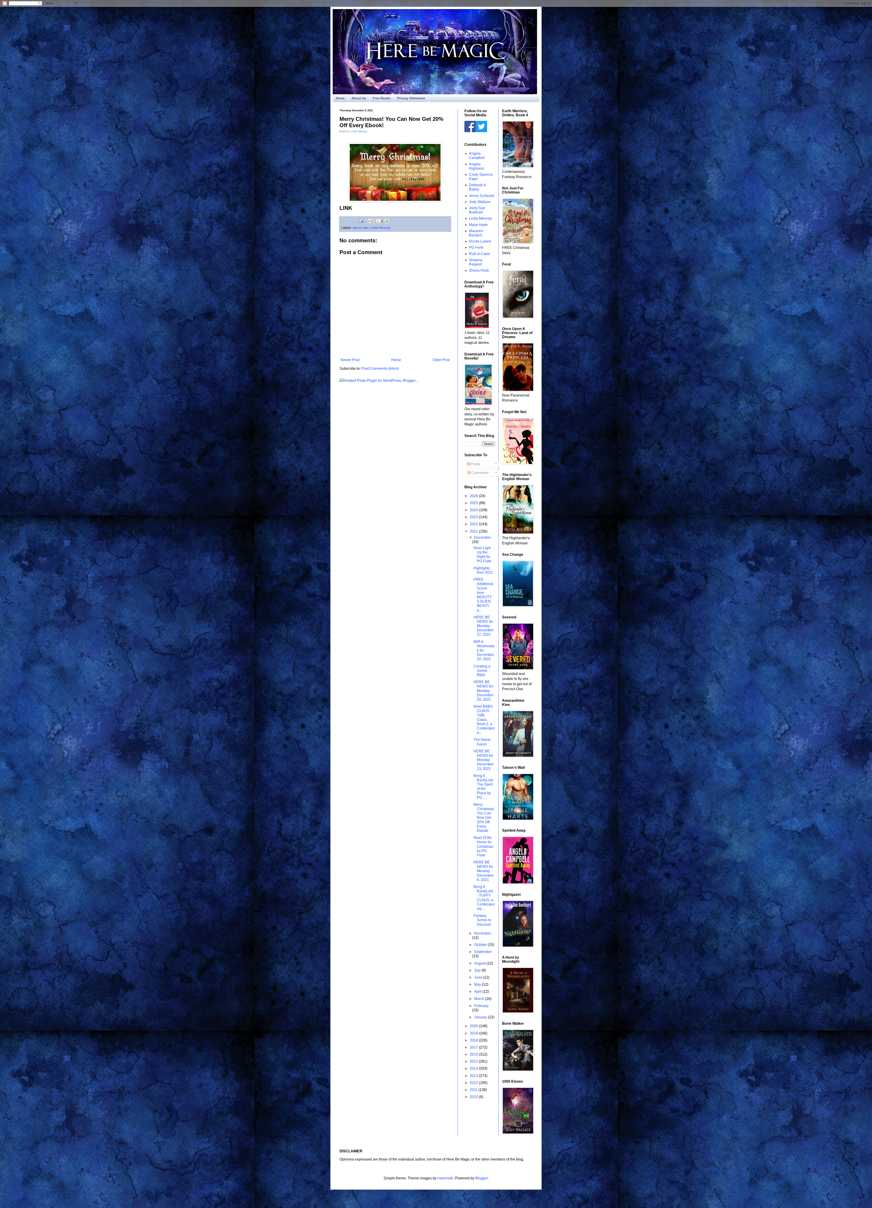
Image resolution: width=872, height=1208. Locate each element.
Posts (475, 464)
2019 (474, 1033)
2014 (474, 1068)
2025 (474, 503)
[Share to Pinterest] (387, 221)
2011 (474, 1090)
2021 (474, 531)
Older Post (441, 360)
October (481, 945)
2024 (474, 510)
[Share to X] (378, 221)
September (483, 952)
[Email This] (369, 221)
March (479, 999)
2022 (474, 524)
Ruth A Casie (479, 254)
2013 (474, 1076)
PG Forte (476, 247)
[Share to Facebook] (382, 221)
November (482, 933)
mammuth (445, 1178)
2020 (474, 1026)
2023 (474, 517)
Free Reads (381, 98)
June (478, 977)
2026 (474, 496)
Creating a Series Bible (481, 670)
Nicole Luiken (480, 241)
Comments (479, 473)
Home (340, 98)
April (478, 991)
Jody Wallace (479, 202)
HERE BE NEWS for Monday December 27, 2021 (483, 626)
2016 (474, 1054)
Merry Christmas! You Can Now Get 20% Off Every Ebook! (483, 818)
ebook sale (360, 227)
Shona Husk (479, 270)
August (480, 963)
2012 (474, 1083)
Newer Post (350, 360)
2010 (474, 1097)
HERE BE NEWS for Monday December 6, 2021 (483, 871)
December (482, 537)
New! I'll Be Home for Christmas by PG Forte (483, 846)
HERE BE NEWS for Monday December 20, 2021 (483, 690)
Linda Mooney (359, 131)
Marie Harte (478, 225)
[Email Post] (361, 221)
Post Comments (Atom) (380, 368)
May (478, 984)
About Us (359, 98)
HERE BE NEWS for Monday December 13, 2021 (483, 760)
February (481, 1006)
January (481, 1017)
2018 (474, 1040)
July (478, 970)
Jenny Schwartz (482, 196)
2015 (474, 1061)
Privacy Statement (411, 98)
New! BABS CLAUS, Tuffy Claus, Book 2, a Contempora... (484, 719)
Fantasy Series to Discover (482, 920)
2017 (474, 1047)
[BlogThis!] (374, 221)
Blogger (481, 1178)
